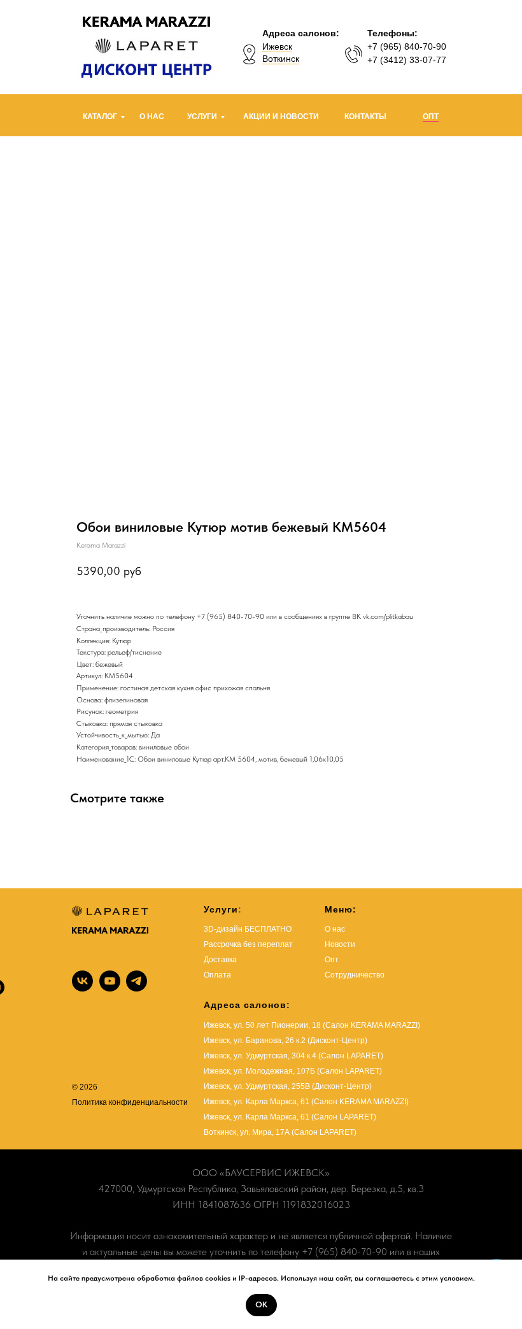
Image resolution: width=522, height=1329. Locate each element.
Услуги (221, 909)
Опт (332, 959)
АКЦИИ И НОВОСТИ (281, 116)
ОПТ (431, 116)
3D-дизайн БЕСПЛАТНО (248, 929)
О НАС (151, 116)
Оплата (217, 974)
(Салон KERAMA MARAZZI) (360, 1101)
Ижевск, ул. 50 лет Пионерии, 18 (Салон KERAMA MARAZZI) (312, 1025)
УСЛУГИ (202, 116)
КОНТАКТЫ (365, 116)
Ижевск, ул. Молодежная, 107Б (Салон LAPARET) (293, 1071)
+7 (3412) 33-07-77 (406, 60)
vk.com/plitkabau (388, 616)
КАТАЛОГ (100, 116)
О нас (335, 929)
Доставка (220, 959)
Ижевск (277, 46)
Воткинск (280, 58)
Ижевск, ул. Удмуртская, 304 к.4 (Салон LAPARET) (293, 1055)
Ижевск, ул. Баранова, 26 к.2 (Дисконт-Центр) (285, 1040)
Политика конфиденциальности (130, 1102)
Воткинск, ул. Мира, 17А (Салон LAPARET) (280, 1132)
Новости (340, 944)
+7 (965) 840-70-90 (406, 46)
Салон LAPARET (344, 1116)
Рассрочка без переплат (248, 944)
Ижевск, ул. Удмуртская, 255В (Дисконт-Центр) (288, 1086)
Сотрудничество (354, 974)
